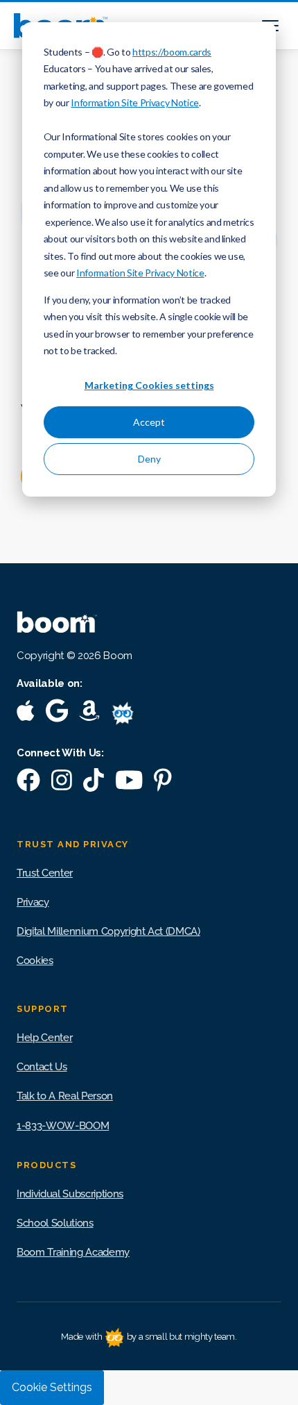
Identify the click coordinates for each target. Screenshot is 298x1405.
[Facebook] (28, 783)
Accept (149, 422)
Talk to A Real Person (65, 1096)
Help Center (44, 1037)
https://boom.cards (171, 52)
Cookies (35, 960)
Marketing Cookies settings (149, 385)
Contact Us (42, 1067)
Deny (149, 459)
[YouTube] (129, 783)
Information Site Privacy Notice (134, 102)
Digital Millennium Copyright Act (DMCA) (108, 931)
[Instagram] (61, 783)
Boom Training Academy (73, 1252)
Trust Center (45, 873)
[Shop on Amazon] (89, 714)
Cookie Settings (52, 1387)
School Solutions (55, 1223)
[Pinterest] (163, 783)
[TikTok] (93, 783)
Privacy (33, 902)
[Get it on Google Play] (57, 714)
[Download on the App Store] (26, 714)
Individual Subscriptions (70, 1194)
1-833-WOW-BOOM (63, 1126)
